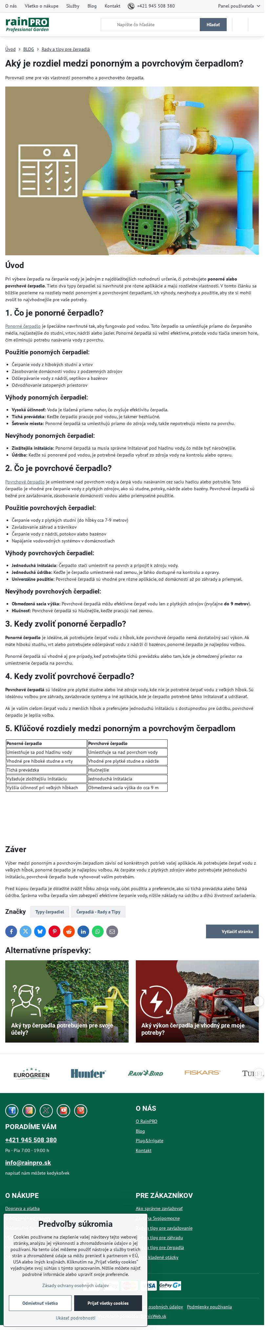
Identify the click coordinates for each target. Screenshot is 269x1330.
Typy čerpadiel (49, 912)
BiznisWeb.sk (153, 1316)
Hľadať (213, 25)
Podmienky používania (209, 1307)
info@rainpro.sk (28, 1162)
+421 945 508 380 (31, 1140)
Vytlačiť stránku (236, 931)
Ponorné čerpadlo (23, 326)
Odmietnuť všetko (40, 1303)
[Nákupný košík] (240, 24)
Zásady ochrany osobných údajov (149, 1307)
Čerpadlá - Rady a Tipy (98, 912)
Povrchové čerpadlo (25, 482)
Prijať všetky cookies (108, 1303)
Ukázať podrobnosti (75, 1318)
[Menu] (256, 24)
